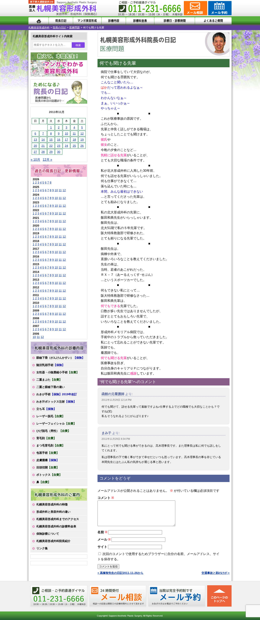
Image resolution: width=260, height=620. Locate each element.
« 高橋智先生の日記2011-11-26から (120, 572)
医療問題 (74, 27)
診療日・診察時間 (174, 20)
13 (35, 139)
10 (66, 133)
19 (82, 139)
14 (43, 139)
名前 (102, 532)
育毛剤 (46, 438)
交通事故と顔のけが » (216, 572)
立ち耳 (46, 408)
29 (51, 151)
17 (66, 139)
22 (51, 145)
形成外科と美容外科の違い (53, 511)
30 (58, 151)
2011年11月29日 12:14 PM (116, 400)
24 (66, 145)
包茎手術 (47, 452)
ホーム (38, 20)
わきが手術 (56, 394)
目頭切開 (47, 467)
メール (104, 539)
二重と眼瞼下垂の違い (50, 387)
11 (74, 133)
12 (82, 133)
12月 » (47, 159)
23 (58, 145)
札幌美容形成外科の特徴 (52, 504)
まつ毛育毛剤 (50, 445)
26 (82, 145)
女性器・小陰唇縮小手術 (57, 372)
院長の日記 (59, 27)
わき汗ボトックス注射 (56, 401)
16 (58, 139)
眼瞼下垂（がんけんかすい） (60, 357)
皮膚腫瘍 (47, 460)
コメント (106, 497)
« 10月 (35, 159)
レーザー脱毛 (50, 416)
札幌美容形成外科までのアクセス (57, 519)
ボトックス (49, 474)
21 (43, 145)
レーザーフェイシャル (56, 423)
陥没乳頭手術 (50, 365)
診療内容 (114, 20)
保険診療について (47, 533)
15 (51, 139)
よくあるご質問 (213, 20)
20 (35, 145)
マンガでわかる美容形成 (87, 20)
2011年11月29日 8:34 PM (116, 439)
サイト (102, 546)
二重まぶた (49, 379)
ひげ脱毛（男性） (53, 430)
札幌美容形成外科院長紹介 (53, 541)
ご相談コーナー (195, 8)
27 (35, 151)
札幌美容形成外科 (39, 27)
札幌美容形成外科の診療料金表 (56, 526)
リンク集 (42, 548)
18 (74, 139)
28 (43, 151)
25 (74, 145)
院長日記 (61, 20)
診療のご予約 (219, 8)
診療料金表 (140, 20)
